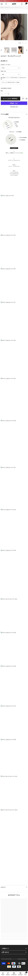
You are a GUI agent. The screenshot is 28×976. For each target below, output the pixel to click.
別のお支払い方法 (14, 106)
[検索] (6, 4)
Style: (3, 71)
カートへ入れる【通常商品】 (10, 98)
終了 (26, 1)
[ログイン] (22, 4)
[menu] (2, 4)
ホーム (2, 7)
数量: (2, 90)
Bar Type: (13, 78)
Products (7, 7)
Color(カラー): (5, 64)
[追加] (23, 98)
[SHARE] (26, 98)
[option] (14, 27)
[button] (22, 43)
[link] (14, 936)
